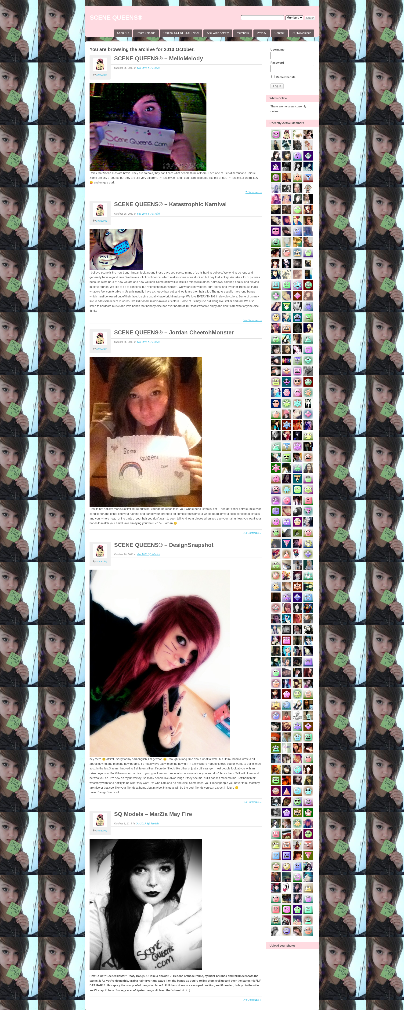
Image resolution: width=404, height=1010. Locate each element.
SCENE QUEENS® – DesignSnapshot (163, 545)
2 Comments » (253, 192)
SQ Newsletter (301, 33)
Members (243, 33)
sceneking (101, 75)
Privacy (261, 33)
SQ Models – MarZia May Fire (153, 814)
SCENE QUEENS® (116, 17)
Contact (279, 33)
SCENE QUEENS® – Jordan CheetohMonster (174, 332)
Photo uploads (146, 33)
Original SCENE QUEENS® (181, 33)
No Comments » (252, 320)
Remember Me (285, 77)
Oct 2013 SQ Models (148, 68)
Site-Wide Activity (218, 33)
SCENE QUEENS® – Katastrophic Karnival (170, 204)
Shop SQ (123, 33)
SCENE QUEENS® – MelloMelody (158, 58)
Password (277, 62)
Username (278, 49)
